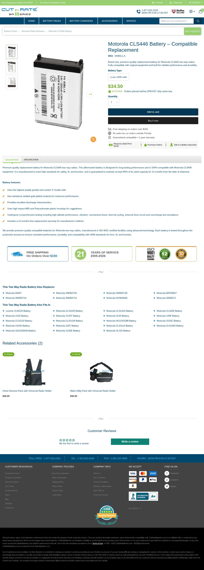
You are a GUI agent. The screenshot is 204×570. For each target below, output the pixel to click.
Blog (6, 499)
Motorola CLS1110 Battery (19, 320)
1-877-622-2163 (150, 10)
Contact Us (9, 508)
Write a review (130, 441)
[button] (90, 92)
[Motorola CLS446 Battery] (91, 140)
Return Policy (57, 486)
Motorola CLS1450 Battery (170, 325)
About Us (97, 473)
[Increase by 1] (118, 99)
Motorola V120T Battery (68, 316)
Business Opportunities (103, 486)
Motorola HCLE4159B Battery (121, 320)
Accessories (109, 21)
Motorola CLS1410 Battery (119, 311)
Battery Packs (52, 21)
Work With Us (99, 490)
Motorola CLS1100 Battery (69, 311)
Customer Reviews (101, 495)
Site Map (8, 503)
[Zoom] (34, 372)
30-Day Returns (11, 490)
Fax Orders (9, 486)
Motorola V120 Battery (17, 316)
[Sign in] (192, 11)
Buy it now (153, 120)
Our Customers (100, 478)
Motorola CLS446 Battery (169, 311)
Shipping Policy (58, 482)
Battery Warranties (59, 478)
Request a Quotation (13, 478)
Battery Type (115, 70)
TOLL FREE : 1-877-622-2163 (45, 458)
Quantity (112, 96)
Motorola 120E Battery (168, 316)
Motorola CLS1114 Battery (119, 325)
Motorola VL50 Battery (117, 316)
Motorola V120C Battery (169, 320)
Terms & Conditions (101, 482)
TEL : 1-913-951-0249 (82, 458)
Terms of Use (97, 543)
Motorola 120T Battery (67, 325)
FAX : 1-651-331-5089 (115, 458)
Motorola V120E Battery (68, 330)
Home (31, 21)
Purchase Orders (155, 145)
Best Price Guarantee (60, 473)
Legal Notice (57, 495)
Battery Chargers (81, 21)
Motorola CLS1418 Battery (69, 320)
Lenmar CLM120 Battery (18, 311)
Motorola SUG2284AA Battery (21, 330)
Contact (159, 2)
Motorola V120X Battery (18, 325)
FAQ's (7, 495)
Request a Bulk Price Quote (123, 145)
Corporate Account (12, 473)
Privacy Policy (57, 490)
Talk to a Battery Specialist (185, 145)
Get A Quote (192, 31)
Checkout (178, 2)
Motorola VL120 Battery (118, 330)
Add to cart (153, 112)
